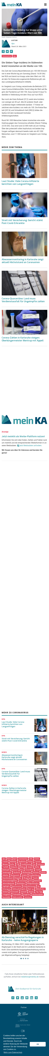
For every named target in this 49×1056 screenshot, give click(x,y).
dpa (12, 43)
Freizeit (5, 861)
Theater (35, 878)
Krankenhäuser (34, 875)
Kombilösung (26, 864)
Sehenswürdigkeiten (9, 881)
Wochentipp (26, 872)
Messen (5, 864)
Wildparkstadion (33, 883)
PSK (17, 864)
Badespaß (6, 870)
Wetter (37, 867)
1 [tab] (21, 958)
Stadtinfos (22, 861)
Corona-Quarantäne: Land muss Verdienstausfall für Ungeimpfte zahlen (23, 300)
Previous (5, 920)
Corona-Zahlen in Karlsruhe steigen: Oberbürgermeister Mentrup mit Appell (23, 339)
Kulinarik (40, 864)
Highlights (6, 886)
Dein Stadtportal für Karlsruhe (28, 989)
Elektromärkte (17, 897)
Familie (38, 870)
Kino (21, 870)
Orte (30, 881)
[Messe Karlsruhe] (23, 1020)
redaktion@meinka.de (30, 977)
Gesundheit (29, 870)
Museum (15, 870)
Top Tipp (39, 892)
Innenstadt (23, 881)
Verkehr (24, 875)
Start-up (31, 889)
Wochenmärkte (37, 894)
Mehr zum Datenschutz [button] (13, 1052)
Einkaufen (14, 867)
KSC (31, 859)
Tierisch (38, 861)
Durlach (5, 892)
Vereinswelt (14, 892)
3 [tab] (25, 958)
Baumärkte (6, 897)
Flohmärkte (17, 894)
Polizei (30, 861)
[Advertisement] (24, 379)
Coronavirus (6, 56)
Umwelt (30, 867)
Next (44, 920)
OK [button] (38, 1044)
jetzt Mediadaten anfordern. (31, 445)
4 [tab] (27, 958)
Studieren (16, 872)
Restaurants (15, 875)
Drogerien (26, 894)
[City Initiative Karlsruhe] (23, 1031)
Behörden (37, 881)
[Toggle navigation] (45, 4)
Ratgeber (18, 878)
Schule (43, 872)
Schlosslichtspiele (19, 889)
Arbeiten (5, 875)
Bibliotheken (40, 889)
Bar (38, 886)
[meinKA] (12, 4)
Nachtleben (21, 883)
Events (36, 859)
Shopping (26, 878)
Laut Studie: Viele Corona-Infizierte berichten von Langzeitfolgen (20, 183)
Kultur (12, 864)
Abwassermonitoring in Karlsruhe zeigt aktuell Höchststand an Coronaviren (23, 261)
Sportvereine (16, 886)
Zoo (34, 864)
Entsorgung (6, 889)
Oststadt (24, 892)
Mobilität (13, 861)
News (9, 859)
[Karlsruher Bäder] (22, 1025)
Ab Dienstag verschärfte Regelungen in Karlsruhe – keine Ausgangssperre (23, 939)
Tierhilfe (5, 867)
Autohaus (27, 897)
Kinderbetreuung (29, 886)
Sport (15, 859)
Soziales (36, 872)
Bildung (22, 867)
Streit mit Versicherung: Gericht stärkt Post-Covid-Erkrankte (22, 222)
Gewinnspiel (6, 872)
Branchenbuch (7, 878)
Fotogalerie (6, 894)
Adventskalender (8, 883)
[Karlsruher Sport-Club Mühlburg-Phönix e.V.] (22, 1014)
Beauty (31, 892)
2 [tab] (23, 958)
